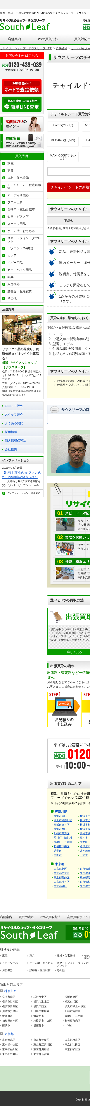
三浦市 (84, 855)
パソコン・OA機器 (20, 248)
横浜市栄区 (71, 1001)
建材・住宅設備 (18, 177)
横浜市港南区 (10, 1001)
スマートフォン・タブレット (24, 239)
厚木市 (84, 837)
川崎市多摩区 (10, 1011)
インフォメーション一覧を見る (23, 493)
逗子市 (58, 850)
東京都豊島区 (41, 1039)
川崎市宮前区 (72, 1011)
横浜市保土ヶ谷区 (75, 1006)
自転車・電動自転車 (21, 209)
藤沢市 (6, 1025)
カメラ (12, 255)
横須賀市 (38, 1025)
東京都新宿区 (41, 1054)
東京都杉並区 (72, 1049)
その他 (12, 298)
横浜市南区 (60, 816)
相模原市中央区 (42, 1020)
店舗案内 (14, 39)
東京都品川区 (10, 1049)
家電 (10, 163)
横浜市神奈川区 (63, 820)
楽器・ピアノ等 (18, 216)
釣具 (10, 277)
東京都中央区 (10, 1044)
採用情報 (11, 432)
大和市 (69, 1025)
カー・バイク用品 (19, 270)
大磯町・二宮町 (63, 842)
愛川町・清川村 (63, 837)
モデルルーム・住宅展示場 (24, 186)
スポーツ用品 (16, 223)
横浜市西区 (60, 829)
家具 (10, 170)
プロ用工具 (15, 202)
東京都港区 (60, 886)
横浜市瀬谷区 (61, 824)
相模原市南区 (61, 846)
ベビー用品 (15, 262)
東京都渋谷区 (61, 881)
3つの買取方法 (47, 39)
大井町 (84, 842)
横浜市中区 (40, 996)
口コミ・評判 (14, 406)
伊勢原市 (7, 1015)
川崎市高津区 (61, 833)
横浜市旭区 (71, 996)
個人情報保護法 (15, 440)
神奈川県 (61, 811)
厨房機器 (13, 284)
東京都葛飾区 (61, 877)
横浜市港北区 (41, 1001)
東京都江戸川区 (42, 1044)
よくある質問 (14, 423)
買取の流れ (26, 916)
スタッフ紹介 (14, 414)
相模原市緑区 (72, 1020)
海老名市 (38, 1015)
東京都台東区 (72, 1039)
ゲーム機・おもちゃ (21, 231)
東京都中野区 (10, 1054)
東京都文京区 (61, 873)
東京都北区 (60, 868)
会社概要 (11, 449)
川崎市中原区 (41, 1011)
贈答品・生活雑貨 (19, 291)
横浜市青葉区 (10, 1006)
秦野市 (58, 855)
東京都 (59, 864)
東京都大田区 (72, 1044)
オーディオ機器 (18, 195)
